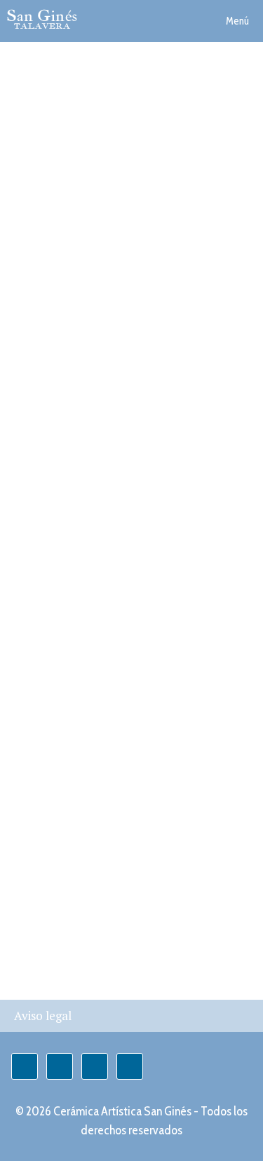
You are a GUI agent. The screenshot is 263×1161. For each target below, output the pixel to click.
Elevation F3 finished (91, 584)
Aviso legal (43, 1015)
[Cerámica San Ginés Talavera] (42, 19)
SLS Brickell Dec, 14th (94, 838)
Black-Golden (59, 160)
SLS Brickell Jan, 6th (89, 669)
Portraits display (72, 499)
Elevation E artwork (87, 244)
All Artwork (53, 329)
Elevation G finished (88, 414)
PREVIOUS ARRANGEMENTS (126, 923)
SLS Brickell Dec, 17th (94, 753)
